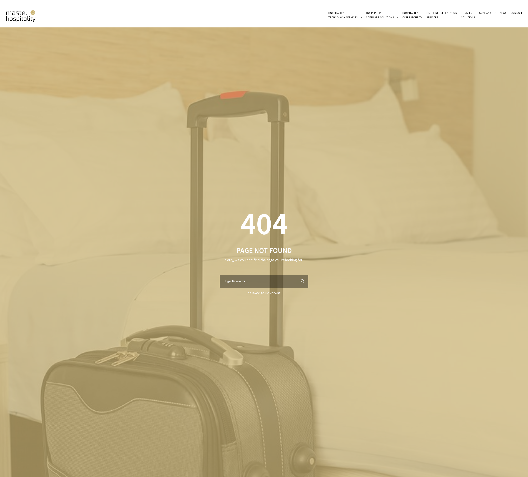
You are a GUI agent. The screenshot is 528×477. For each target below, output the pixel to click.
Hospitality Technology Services (343, 15)
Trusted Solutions (468, 15)
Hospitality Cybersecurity (412, 15)
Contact (516, 13)
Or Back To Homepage (264, 293)
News (503, 13)
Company (485, 13)
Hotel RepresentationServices (442, 15)
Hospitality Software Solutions (380, 15)
